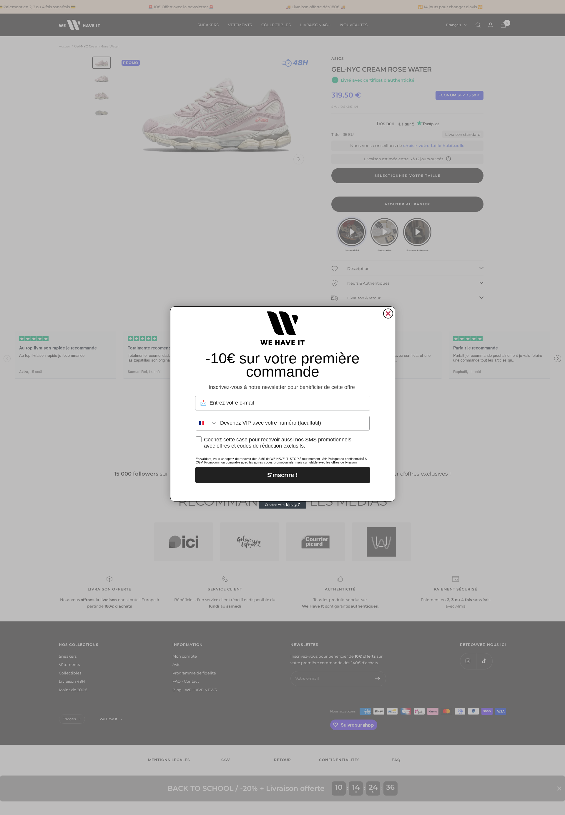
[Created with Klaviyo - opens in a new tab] (282, 505)
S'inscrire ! (282, 475)
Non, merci (282, 490)
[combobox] (206, 423)
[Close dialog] (388, 313)
